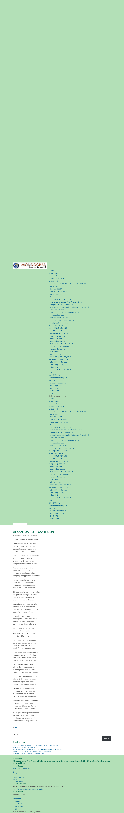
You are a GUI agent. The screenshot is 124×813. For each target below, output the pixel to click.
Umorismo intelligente (58, 377)
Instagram (17, 801)
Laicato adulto (55, 354)
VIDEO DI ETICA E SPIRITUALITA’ (61, 320)
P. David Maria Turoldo (58, 362)
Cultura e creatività (56, 380)
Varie (51, 372)
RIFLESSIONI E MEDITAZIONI (60, 370)
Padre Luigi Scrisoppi (57, 364)
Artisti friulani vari (56, 278)
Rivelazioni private (56, 315)
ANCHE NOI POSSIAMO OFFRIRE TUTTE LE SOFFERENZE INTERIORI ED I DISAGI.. (37, 749)
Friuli (51, 297)
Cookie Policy (18, 781)
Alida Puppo (54, 273)
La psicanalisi (54, 351)
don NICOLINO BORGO (58, 328)
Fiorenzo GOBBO (56, 289)
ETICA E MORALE (55, 331)
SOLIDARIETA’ (54, 375)
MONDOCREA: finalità (21, 769)
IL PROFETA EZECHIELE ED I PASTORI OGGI (26, 747)
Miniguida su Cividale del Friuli (61, 304)
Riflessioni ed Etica (56, 310)
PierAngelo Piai (18, 535)
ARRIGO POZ (54, 276)
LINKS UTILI (54, 388)
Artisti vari (53, 281)
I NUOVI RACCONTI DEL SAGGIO (61, 344)
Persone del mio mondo (58, 294)
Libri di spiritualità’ (56, 385)
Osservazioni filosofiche (58, 359)
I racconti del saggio (57, 341)
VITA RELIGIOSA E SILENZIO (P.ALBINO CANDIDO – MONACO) (32, 752)
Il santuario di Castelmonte (60, 299)
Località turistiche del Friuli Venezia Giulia (65, 302)
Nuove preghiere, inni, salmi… (61, 357)
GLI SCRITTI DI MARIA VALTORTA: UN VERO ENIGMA (29, 754)
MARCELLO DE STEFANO (58, 291)
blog (51, 393)
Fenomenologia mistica (58, 333)
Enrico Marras (54, 286)
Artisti (51, 271)
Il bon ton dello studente (59, 346)
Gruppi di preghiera (57, 336)
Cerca (15, 734)
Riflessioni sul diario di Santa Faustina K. (65, 312)
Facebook (17, 799)
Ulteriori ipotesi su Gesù (59, 317)
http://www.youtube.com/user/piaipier (28, 789)
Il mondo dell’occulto (57, 349)
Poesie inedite (54, 391)
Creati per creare (56, 325)
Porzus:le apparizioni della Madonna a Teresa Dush (69, 307)
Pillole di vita (54, 367)
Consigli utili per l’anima (58, 323)
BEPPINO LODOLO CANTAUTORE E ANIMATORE (67, 284)
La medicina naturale (57, 383)
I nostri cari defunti (57, 338)
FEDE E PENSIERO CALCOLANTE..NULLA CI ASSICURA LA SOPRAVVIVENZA (35, 745)
